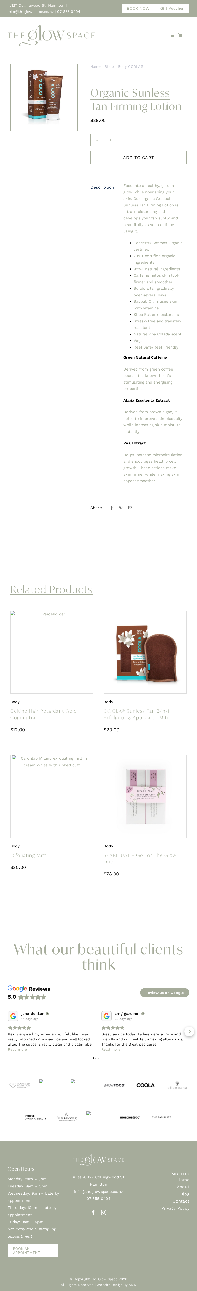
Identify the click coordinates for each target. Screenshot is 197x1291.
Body (15, 702)
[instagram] (103, 1212)
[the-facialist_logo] (161, 1113)
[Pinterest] (120, 507)
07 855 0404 (68, 11)
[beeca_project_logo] (83, 1081)
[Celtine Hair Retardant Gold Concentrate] (51, 652)
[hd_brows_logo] (67, 1113)
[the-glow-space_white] (98, 1155)
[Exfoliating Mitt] (51, 796)
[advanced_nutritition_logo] (20, 1081)
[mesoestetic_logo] (130, 1113)
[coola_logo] (146, 1081)
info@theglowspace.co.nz (31, 11)
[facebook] (93, 1212)
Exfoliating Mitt (28, 855)
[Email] (130, 507)
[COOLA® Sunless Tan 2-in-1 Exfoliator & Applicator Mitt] (145, 652)
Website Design (110, 1285)
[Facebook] (111, 507)
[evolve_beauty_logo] (35, 1113)
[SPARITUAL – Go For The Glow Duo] (145, 796)
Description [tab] (102, 187)
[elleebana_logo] (177, 1081)
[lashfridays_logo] (98, 1113)
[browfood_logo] (114, 1081)
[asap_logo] (51, 1081)
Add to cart (138, 157)
